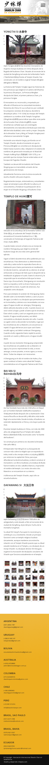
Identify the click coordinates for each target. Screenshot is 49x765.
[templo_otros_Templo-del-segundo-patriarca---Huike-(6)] (7, 591)
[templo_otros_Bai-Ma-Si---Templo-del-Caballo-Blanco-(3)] (14, 563)
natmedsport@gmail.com (13, 735)
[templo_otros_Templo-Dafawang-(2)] (7, 570)
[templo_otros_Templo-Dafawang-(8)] (7, 577)
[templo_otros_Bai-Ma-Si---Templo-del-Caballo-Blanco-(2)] (7, 563)
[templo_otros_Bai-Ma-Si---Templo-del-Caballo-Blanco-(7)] (34, 563)
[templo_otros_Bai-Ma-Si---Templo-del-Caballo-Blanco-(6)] (28, 563)
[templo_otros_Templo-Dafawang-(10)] (21, 577)
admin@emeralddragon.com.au (15, 666)
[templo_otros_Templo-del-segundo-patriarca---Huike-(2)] (34, 584)
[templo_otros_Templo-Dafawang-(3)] (14, 570)
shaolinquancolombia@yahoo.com (16, 679)
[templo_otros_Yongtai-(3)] (34, 598)
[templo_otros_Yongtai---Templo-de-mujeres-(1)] (28, 591)
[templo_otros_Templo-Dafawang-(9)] (14, 577)
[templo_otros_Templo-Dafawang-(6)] (34, 570)
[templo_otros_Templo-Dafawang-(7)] (41, 570)
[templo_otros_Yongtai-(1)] (34, 591)
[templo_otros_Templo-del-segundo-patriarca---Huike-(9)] (21, 591)
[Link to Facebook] (32, 5)
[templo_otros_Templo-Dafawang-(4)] (21, 570)
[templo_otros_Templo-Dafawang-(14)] (7, 584)
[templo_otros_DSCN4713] (41, 563)
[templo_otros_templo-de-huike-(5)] (7, 598)
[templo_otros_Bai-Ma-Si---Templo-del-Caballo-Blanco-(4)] (21, 563)
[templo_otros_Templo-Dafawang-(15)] (14, 584)
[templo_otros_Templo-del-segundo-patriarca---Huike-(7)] (14, 591)
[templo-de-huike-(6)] (14, 598)
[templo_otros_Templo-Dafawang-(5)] (28, 570)
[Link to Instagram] (36, 5)
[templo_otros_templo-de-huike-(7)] (41, 591)
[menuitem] (15, 762)
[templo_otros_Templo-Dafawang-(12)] (28, 577)
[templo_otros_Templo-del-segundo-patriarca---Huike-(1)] (28, 584)
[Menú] (41, 5)
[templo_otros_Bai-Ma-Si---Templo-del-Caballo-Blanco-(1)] (41, 577)
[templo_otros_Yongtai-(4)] (41, 598)
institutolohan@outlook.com (14, 721)
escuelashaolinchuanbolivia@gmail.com (18, 652)
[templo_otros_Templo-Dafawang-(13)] (34, 577)
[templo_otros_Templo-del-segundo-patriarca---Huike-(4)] (41, 584)
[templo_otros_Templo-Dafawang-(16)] (21, 584)
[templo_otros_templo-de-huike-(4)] (21, 598)
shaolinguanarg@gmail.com (13, 627)
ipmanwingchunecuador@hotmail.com (17, 748)
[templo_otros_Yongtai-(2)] (28, 598)
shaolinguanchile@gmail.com (14, 693)
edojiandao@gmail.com (12, 641)
